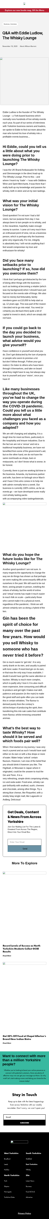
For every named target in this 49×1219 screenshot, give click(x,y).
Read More (7, 956)
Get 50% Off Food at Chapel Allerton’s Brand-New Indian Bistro (24, 1037)
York (5, 1181)
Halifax (6, 1169)
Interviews (13, 24)
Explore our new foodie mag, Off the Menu (24, 10)
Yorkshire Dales (9, 1197)
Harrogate (7, 1192)
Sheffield (29, 1159)
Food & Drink (30, 1192)
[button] (5, 4)
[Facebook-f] (42, 4)
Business (7, 24)
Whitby (28, 1169)
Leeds (6, 1164)
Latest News (30, 1181)
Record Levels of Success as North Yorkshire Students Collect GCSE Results (21, 948)
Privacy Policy (24, 1213)
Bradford (7, 1159)
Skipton (6, 1186)
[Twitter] (24, 1206)
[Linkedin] (29, 1206)
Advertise (29, 1197)
